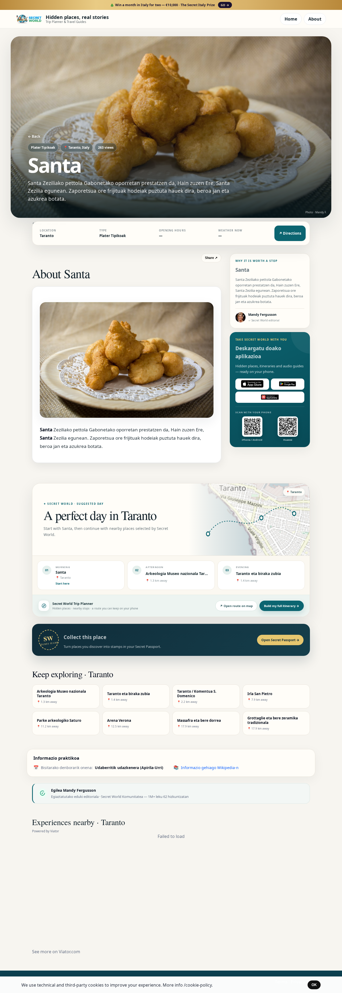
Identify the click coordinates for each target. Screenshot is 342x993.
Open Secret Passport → (280, 640)
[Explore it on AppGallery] (269, 397)
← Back (34, 136)
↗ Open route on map (236, 606)
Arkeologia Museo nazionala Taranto (179, 573)
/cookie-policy (198, 985)
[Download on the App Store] (252, 383)
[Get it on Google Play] (288, 383)
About (314, 19)
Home (291, 19)
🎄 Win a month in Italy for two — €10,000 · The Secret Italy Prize (169, 5)
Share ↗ (211, 258)
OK (314, 985)
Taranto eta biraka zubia (258, 573)
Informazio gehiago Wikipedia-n (210, 767)
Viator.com (69, 952)
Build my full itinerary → (281, 606)
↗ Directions (290, 233)
